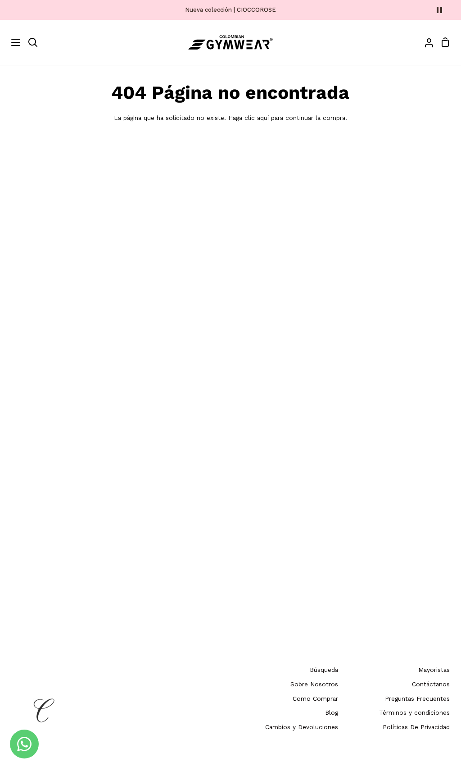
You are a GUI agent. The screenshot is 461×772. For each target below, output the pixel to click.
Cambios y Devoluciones (301, 727)
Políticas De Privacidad (416, 727)
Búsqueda (324, 669)
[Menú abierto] (10, 42)
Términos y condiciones (414, 712)
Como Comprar (315, 698)
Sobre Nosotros (314, 684)
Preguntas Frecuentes (417, 698)
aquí (263, 117)
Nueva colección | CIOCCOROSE (230, 9)
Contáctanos (431, 684)
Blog (331, 712)
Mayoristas (434, 669)
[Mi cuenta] (425, 42)
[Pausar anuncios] (439, 10)
